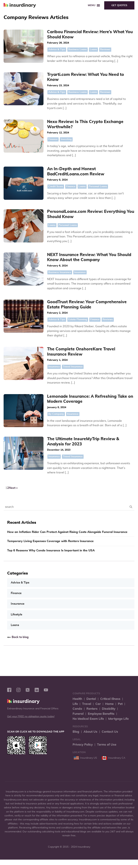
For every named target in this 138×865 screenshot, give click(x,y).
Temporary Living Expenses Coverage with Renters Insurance (50, 541)
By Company (56, 414)
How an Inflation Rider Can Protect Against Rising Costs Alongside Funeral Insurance (67, 532)
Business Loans (77, 49)
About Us (90, 731)
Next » (13, 487)
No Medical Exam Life (88, 718)
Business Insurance (59, 272)
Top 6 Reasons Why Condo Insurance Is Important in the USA (51, 550)
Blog (76, 731)
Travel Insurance (73, 366)
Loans (93, 49)
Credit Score (55, 186)
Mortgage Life (118, 718)
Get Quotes (119, 5)
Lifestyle (16, 614)
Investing (66, 139)
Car (98, 703)
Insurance (80, 272)
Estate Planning (77, 319)
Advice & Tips (56, 49)
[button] (91, 5)
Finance (53, 139)
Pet (120, 703)
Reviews (105, 49)
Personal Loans (98, 186)
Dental (91, 698)
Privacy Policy (83, 744)
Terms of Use (106, 744)
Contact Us (110, 731)
